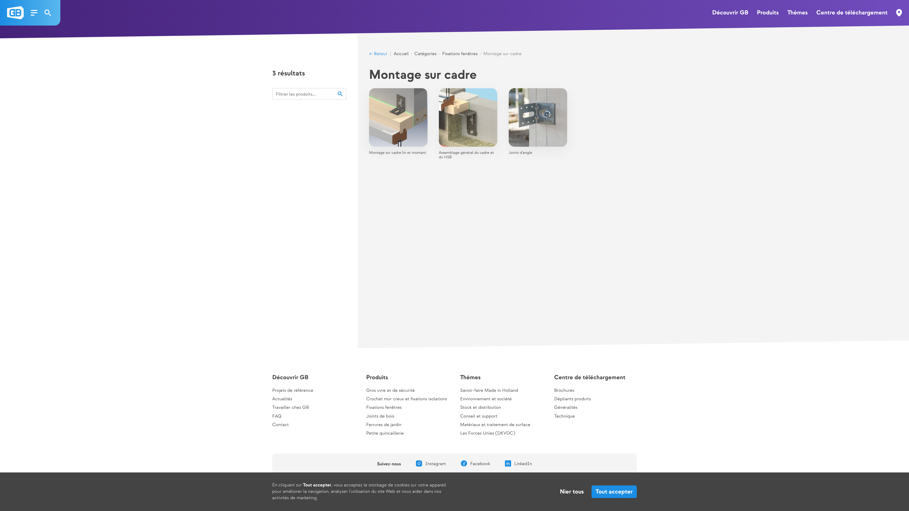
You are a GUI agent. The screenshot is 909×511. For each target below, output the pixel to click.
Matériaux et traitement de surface (495, 424)
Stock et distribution (480, 407)
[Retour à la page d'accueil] (15, 12)
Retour (380, 54)
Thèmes (797, 12)
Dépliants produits (572, 399)
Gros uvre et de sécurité (390, 390)
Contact (280, 424)
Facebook (480, 464)
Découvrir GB (730, 12)
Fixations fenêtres (460, 54)
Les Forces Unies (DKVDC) (487, 433)
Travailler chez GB (290, 407)
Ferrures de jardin (383, 424)
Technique (564, 416)
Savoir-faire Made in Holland (489, 390)
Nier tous (572, 491)
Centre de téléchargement (852, 12)
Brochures (564, 390)
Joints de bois (380, 416)
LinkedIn (523, 464)
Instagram (435, 464)
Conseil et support (478, 416)
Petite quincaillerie (385, 433)
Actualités (282, 399)
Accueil (401, 54)
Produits (768, 12)
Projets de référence (292, 390)
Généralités (566, 407)
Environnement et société (486, 399)
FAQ (276, 416)
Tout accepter (614, 491)
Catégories (425, 54)
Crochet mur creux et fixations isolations (406, 399)
